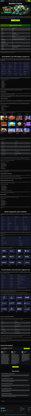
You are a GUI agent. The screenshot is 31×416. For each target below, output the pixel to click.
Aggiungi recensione (27, 348)
